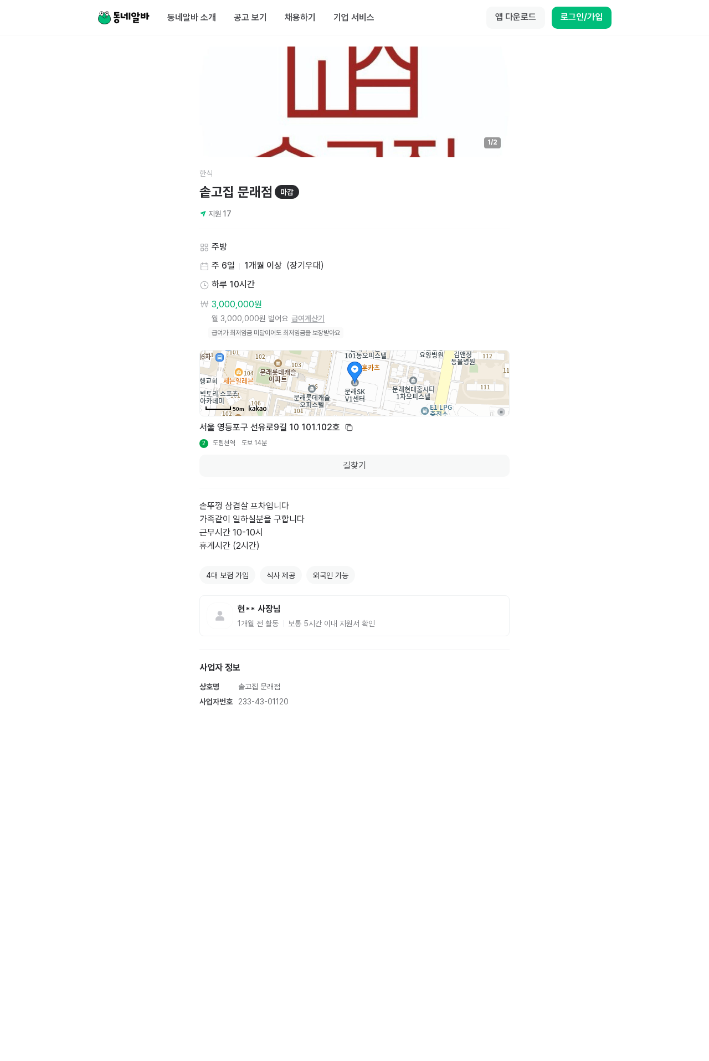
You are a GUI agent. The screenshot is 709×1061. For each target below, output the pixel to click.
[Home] (123, 17)
